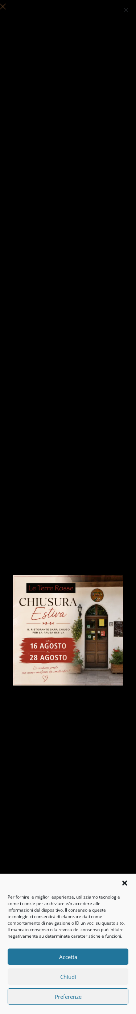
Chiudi (68, 976)
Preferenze (68, 996)
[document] (68, 507)
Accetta (68, 956)
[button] (124, 883)
